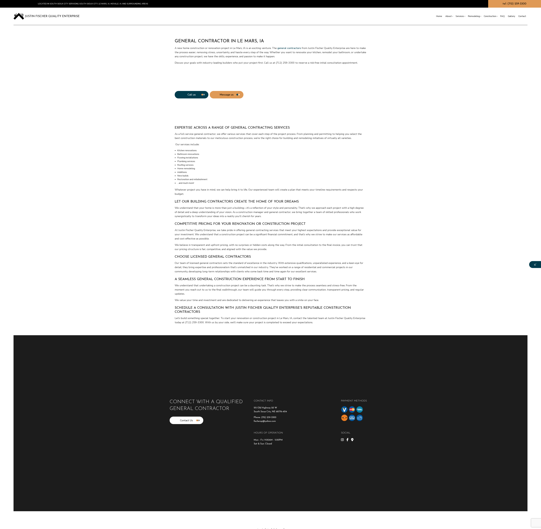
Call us (192, 94)
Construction (490, 16)
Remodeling (474, 16)
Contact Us (186, 420)
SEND (512, 290)
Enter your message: (484, 270)
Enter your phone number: (486, 251)
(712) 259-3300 (268, 417)
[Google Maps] (352, 440)
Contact (522, 16)
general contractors (289, 48)
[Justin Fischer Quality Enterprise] (19, 16)
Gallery (511, 16)
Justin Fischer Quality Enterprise (52, 16)
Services (460, 16)
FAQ (502, 16)
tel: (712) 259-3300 (514, 3)
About (448, 16)
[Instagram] (342, 440)
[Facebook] (347, 440)
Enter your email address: (486, 260)
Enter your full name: (484, 241)
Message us (227, 94)
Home (439, 16)
